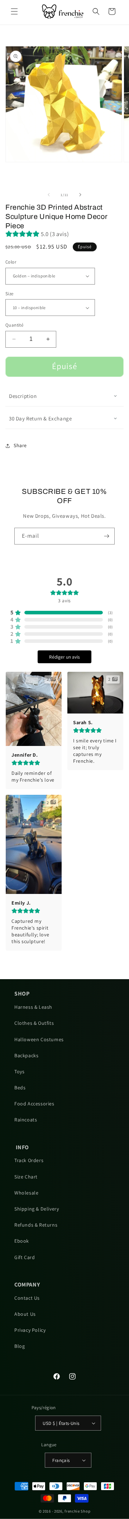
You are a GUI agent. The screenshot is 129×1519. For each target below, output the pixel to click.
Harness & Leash (33, 1007)
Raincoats (25, 1119)
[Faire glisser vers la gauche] (49, 195)
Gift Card (24, 1257)
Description (23, 396)
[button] (14, 11)
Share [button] (20, 445)
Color (10, 262)
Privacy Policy (30, 1330)
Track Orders (28, 1160)
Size (9, 294)
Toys (19, 1071)
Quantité (14, 325)
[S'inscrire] (106, 536)
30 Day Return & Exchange (40, 418)
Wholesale (26, 1193)
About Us (25, 1314)
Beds (19, 1087)
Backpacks (26, 1055)
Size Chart (26, 1176)
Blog (19, 1346)
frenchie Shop (77, 1511)
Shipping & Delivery (36, 1209)
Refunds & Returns (35, 1225)
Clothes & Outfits (34, 1023)
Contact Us (27, 1298)
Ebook (21, 1241)
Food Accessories (34, 1103)
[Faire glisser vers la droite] (80, 195)
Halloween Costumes (39, 1039)
